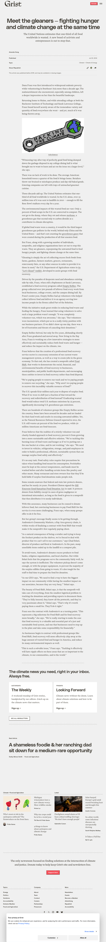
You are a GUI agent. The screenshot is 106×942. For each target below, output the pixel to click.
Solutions (6, 898)
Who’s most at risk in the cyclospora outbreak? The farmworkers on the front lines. (16, 816)
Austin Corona (90, 811)
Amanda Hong (14, 52)
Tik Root (37, 820)
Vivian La (37, 808)
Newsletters (69, 892)
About (36, 892)
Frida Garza (11, 824)
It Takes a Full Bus (92, 837)
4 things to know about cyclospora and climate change (42, 829)
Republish (68, 904)
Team (36, 895)
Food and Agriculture (32, 757)
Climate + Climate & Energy (88, 63)
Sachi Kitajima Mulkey (93, 830)
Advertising (69, 901)
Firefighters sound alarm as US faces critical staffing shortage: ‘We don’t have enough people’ (67, 816)
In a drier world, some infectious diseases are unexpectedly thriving (92, 822)
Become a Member (71, 898)
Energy (5, 892)
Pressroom (38, 907)
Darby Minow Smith (15, 757)
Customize (51, 938)
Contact (37, 898)
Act (62, 489)
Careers (36, 901)
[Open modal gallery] (53, 135)
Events (67, 895)
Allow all (83, 938)
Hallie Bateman (53, 155)
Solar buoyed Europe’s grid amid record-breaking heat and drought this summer (94, 802)
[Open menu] (101, 3)
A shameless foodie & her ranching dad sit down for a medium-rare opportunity (50, 747)
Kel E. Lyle (88, 840)
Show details (89, 931)
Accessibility (69, 907)
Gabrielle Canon (60, 824)
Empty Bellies (69, 286)
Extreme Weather (9, 904)
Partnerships (38, 904)
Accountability (8, 901)
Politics (5, 895)
